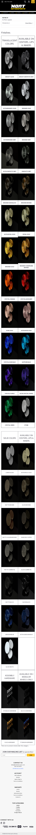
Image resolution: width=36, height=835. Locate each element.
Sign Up (20, 779)
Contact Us (18, 797)
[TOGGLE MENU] (2, 1)
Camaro (18, 809)
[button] (18, 23)
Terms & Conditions (18, 781)
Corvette (18, 810)
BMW (18, 805)
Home (18, 789)
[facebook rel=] (1, 823)
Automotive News (18, 793)
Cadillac (18, 807)
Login (15, 779)
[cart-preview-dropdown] (32, 1)
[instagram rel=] (4, 823)
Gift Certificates (18, 775)
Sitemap (15, 833)
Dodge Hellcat (18, 812)
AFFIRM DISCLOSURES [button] (18, 768)
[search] (25, 2)
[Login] (29, 2)
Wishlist (18, 777)
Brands (18, 791)
